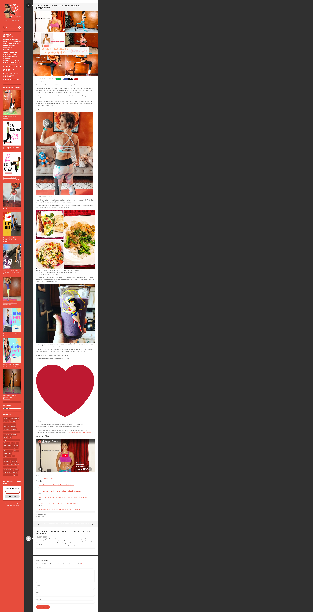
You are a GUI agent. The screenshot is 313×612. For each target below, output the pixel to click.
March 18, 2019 (42, 514)
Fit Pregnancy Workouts (12, 66)
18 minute (13, 426)
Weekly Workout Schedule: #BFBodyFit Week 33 (79, 523)
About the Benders (10, 52)
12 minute (6, 423)
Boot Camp (7, 442)
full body (16, 450)
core (18, 442)
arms (5, 437)
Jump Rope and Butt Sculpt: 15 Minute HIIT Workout (56, 485)
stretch (16, 469)
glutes (5, 453)
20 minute (6, 429)
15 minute (13, 423)
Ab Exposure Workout (46, 479)
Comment (39, 567)
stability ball (13, 467)
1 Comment (41, 516)
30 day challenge (15, 432)
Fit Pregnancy (14, 448)
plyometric (14, 461)
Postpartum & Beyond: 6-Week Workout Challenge (12, 75)
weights (15, 472)
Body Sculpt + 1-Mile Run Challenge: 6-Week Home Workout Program (11, 62)
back (10, 437)
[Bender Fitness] (12, 12)
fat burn (10, 445)
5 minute (6, 421)
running (6, 467)
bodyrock (17, 440)
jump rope (6, 458)
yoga (15, 475)
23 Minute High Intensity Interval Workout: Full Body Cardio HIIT (60, 491)
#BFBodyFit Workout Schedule (11, 418)
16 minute (6, 426)
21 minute (13, 429)
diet (5, 445)
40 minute (13, 434)
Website (38, 599)
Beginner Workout (8, 440)
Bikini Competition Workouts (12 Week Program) (10, 56)
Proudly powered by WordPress (12, 503)
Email (37, 592)
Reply (39, 553)
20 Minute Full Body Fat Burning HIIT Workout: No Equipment (59, 503)
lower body (13, 458)
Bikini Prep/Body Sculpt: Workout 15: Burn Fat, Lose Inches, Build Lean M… (63, 497)
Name (38, 586)
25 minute (6, 432)
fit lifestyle (16, 445)
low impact (6, 461)
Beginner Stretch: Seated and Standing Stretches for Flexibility (59, 509)
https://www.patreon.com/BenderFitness (80, 432)
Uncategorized (7, 472)
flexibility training (8, 450)
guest (10, 453)
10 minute (12, 421)
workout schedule (8, 475)
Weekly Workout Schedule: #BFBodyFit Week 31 (51, 523)
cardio (13, 442)
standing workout (8, 469)
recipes (17, 464)
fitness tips (6, 448)
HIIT (13, 456)
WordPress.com (16, 505)
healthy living (7, 456)
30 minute (6, 434)
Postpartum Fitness (8, 464)
